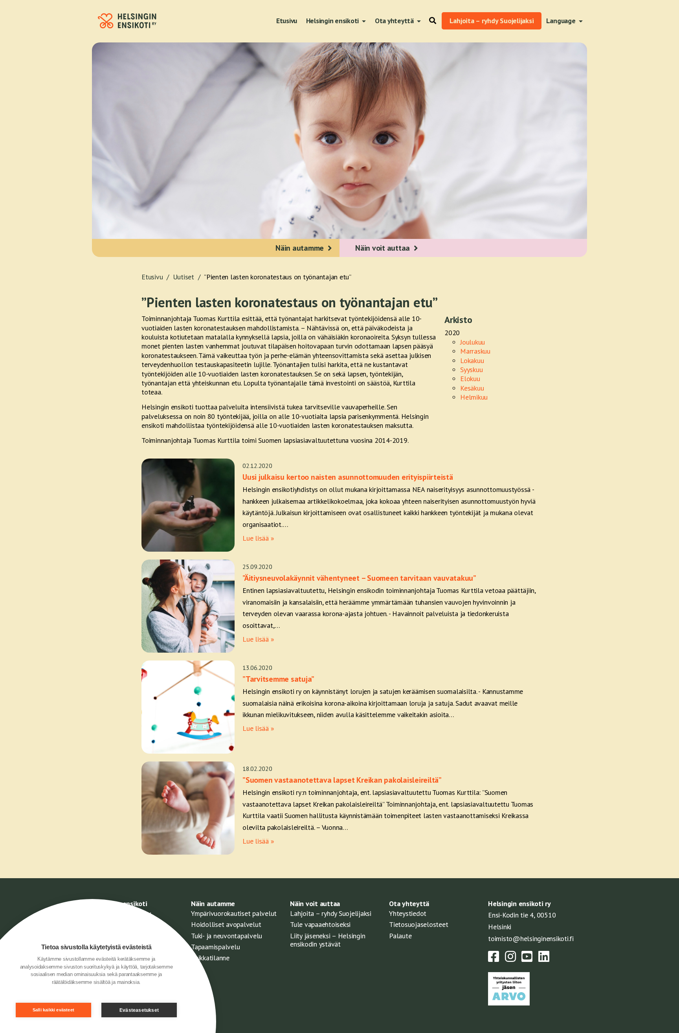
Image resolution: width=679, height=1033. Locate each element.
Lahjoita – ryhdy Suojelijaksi (492, 20)
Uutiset (187, 276)
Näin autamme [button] (299, 248)
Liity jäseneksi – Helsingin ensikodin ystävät (327, 940)
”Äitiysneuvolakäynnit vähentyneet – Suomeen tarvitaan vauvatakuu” (359, 578)
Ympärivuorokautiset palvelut (234, 913)
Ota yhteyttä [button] (395, 20)
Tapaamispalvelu (215, 946)
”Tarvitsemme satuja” (278, 679)
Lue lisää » (258, 538)
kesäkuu (472, 388)
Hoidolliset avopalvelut (226, 924)
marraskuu (475, 351)
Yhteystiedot (407, 913)
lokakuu (472, 360)
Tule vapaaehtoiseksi (320, 924)
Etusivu (286, 20)
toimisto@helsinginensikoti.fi (531, 938)
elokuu (470, 378)
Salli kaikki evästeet (53, 1009)
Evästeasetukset (139, 1010)
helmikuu (474, 397)
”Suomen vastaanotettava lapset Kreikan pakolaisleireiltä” (342, 780)
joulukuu (472, 342)
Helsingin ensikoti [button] (333, 20)
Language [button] (561, 20)
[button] (430, 21)
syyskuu (471, 369)
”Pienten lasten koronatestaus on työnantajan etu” (277, 276)
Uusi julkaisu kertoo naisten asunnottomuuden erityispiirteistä (347, 477)
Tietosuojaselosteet (418, 924)
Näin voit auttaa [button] (382, 248)
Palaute (400, 935)
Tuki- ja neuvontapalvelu (226, 935)
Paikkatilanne (210, 957)
